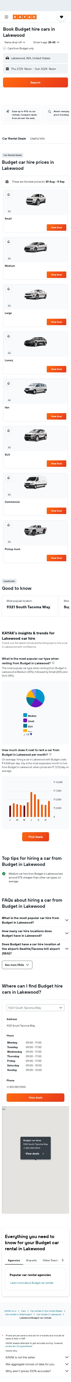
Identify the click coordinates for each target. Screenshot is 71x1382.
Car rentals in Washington (18, 1314)
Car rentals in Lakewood (49, 1314)
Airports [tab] (31, 1260)
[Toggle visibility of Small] (28, 721)
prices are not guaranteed (19, 1346)
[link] (35, 836)
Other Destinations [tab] (55, 1260)
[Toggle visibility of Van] (27, 731)
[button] (6, 17)
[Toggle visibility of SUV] (28, 726)
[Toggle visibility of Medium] (30, 715)
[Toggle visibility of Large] (28, 737)
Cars (23, 1310)
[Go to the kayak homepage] (25, 17)
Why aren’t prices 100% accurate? (28, 1371)
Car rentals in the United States (46, 1310)
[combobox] (15, 42)
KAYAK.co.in (10, 1310)
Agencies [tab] (14, 1260)
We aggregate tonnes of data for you (30, 1364)
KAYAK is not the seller (20, 1357)
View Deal (56, 227)
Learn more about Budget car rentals (31, 1283)
